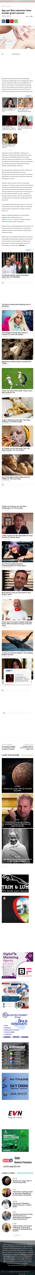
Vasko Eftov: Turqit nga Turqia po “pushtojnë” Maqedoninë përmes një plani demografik (17, 824)
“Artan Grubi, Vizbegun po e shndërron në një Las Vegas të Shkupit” (9, 748)
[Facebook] (3, 21)
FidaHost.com (29, 1274)
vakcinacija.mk (9, 219)
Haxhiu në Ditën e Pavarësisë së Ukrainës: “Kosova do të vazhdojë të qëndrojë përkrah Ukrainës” (22, 1228)
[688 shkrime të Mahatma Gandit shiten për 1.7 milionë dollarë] (17, 846)
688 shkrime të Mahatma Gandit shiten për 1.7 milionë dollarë (17, 860)
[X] (8, 21)
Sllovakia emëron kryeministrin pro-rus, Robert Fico (26, 748)
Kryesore (8, 6)
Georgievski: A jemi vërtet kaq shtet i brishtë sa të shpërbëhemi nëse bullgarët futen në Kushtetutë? (22, 1216)
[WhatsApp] (16, 21)
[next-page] (6, 867)
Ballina (3, 6)
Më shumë (16, 1235)
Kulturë (17, 786)
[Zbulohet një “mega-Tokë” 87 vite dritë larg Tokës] (17, 775)
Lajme (17, 819)
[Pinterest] (12, 21)
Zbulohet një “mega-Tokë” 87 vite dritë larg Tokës (17, 789)
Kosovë (15, 1223)
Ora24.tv (5, 1271)
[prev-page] (3, 867)
